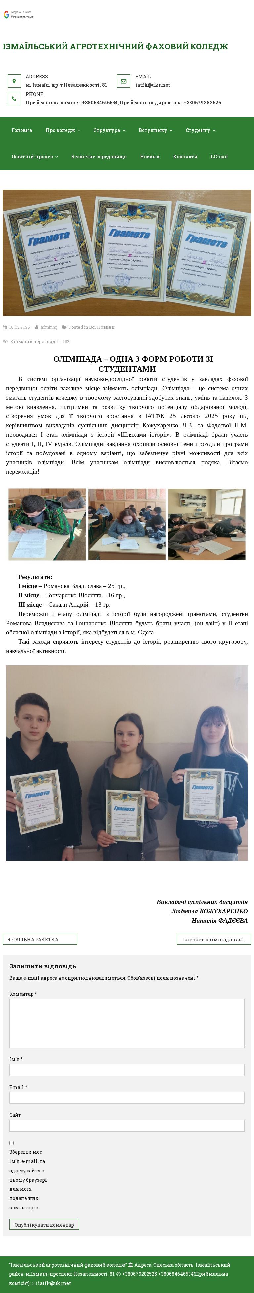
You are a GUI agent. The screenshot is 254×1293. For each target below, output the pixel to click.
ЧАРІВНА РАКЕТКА (34, 939)
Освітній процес (32, 156)
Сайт (15, 1115)
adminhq (49, 327)
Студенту (198, 130)
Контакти (185, 156)
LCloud (219, 156)
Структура (106, 130)
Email (18, 1087)
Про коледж (60, 130)
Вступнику (153, 130)
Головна (22, 130)
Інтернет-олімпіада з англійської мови (217, 939)
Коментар (23, 994)
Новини (150, 156)
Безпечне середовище (99, 156)
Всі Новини (102, 327)
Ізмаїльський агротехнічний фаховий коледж (115, 46)
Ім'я (16, 1059)
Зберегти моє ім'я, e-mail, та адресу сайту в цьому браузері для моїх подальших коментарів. (28, 1180)
